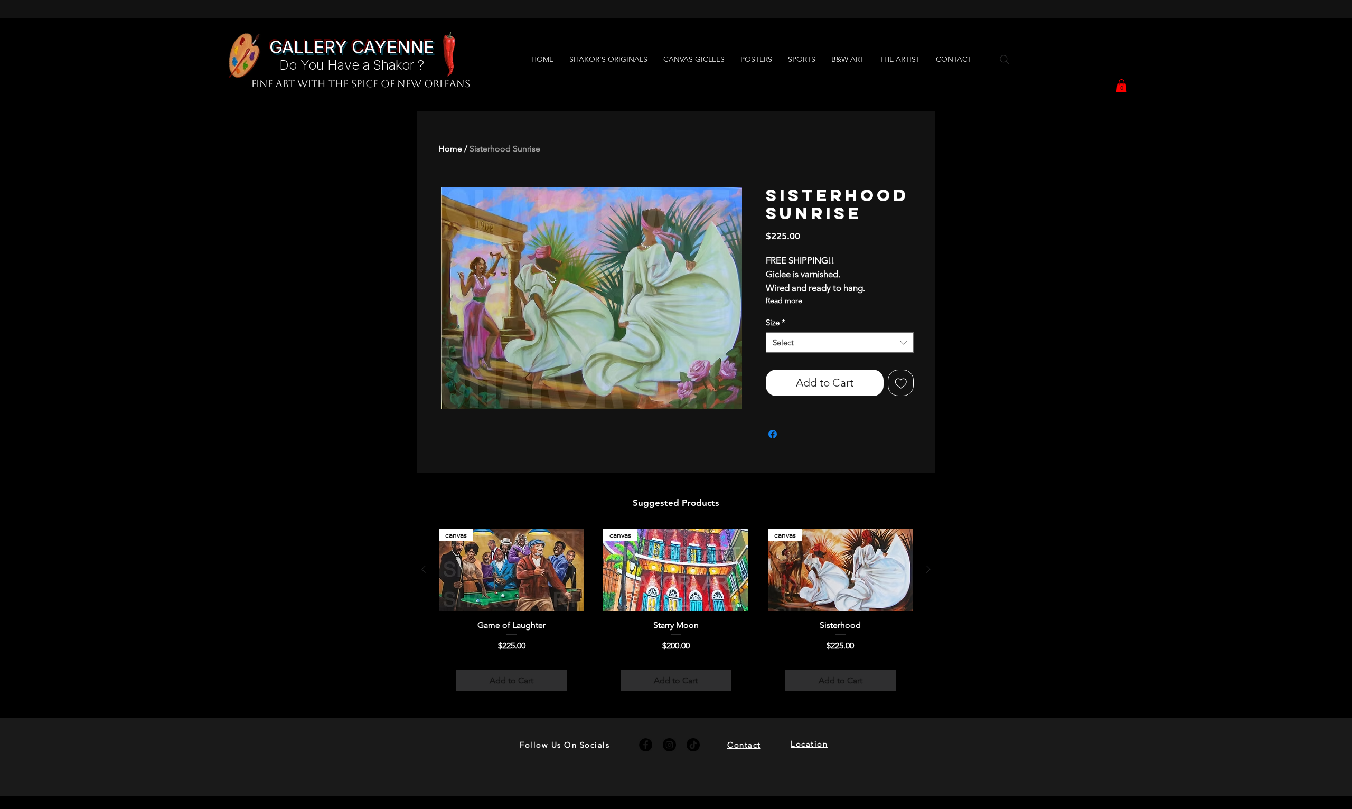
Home (450, 149)
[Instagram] (669, 744)
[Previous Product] (423, 569)
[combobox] (840, 342)
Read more (784, 300)
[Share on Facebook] (772, 434)
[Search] (1004, 59)
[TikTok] (693, 744)
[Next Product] (928, 569)
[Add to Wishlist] (901, 383)
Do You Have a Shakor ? (351, 65)
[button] (1121, 85)
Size (775, 322)
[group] (676, 619)
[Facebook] (645, 744)
